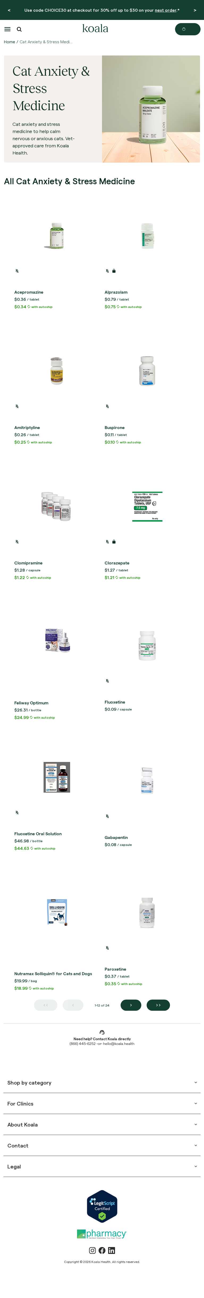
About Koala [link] (22, 1124)
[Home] (94, 29)
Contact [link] (17, 1145)
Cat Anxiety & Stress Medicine (46, 41)
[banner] (102, 10)
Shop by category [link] (29, 1082)
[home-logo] (94, 29)
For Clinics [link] (20, 1103)
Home (9, 41)
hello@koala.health (118, 1044)
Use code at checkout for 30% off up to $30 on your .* (102, 9)
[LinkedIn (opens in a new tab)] (111, 1250)
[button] (7, 29)
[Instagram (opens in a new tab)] (92, 1250)
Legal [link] (14, 1166)
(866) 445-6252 (83, 1044)
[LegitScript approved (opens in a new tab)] (102, 1206)
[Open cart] (188, 29)
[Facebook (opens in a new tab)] (102, 1250)
